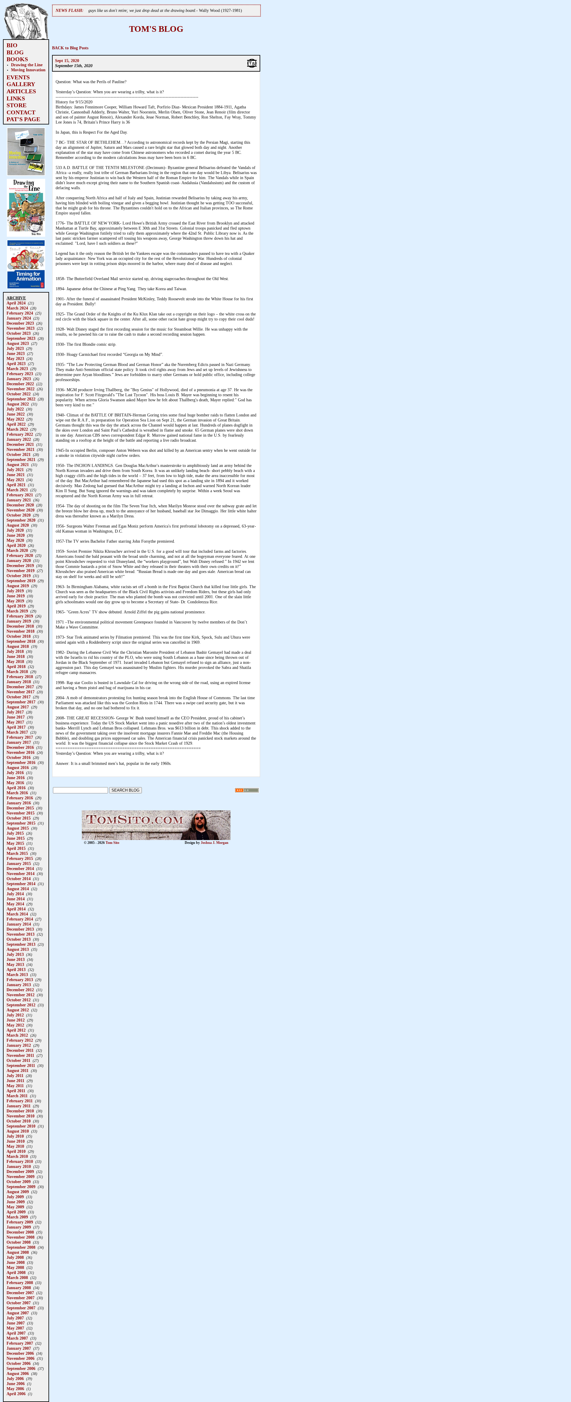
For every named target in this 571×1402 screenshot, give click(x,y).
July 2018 (15, 651)
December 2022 (20, 383)
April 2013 (16, 969)
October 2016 (19, 757)
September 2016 (21, 762)
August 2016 (18, 767)
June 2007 (16, 1323)
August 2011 (18, 1070)
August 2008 (18, 1252)
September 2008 (21, 1247)
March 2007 (17, 1338)
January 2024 (19, 318)
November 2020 (20, 510)
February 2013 (20, 979)
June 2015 (16, 838)
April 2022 (16, 424)
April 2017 (16, 727)
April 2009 (16, 1212)
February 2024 (20, 313)
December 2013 (20, 929)
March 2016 (17, 792)
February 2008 (20, 1282)
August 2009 (18, 1191)
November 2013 (20, 934)
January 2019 (19, 621)
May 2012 (15, 1025)
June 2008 (16, 1262)
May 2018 (15, 661)
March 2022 (17, 429)
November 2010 (20, 1116)
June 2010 (16, 1141)
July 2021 (15, 469)
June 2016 (16, 777)
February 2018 (20, 676)
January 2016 (19, 803)
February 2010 (20, 1161)
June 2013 (16, 959)
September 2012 (21, 1004)
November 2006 (20, 1358)
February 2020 (20, 555)
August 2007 (18, 1313)
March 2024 (17, 308)
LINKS (16, 98)
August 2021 (18, 464)
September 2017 (21, 702)
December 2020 (20, 505)
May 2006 (15, 1388)
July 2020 (15, 530)
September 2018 (21, 641)
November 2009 (20, 1176)
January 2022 (19, 439)
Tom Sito (112, 842)
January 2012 (19, 1045)
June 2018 (16, 656)
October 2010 (19, 1121)
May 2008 (15, 1267)
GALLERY (21, 84)
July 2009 (15, 1196)
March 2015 (17, 853)
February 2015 (20, 858)
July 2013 (15, 954)
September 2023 (21, 338)
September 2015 (21, 823)
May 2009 (15, 1206)
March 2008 (17, 1277)
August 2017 (18, 707)
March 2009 (17, 1217)
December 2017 (20, 686)
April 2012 (16, 1030)
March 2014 (17, 914)
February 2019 (20, 616)
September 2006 (21, 1368)
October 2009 (19, 1181)
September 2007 (21, 1307)
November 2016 (20, 752)
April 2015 (16, 848)
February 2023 (20, 373)
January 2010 (19, 1166)
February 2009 (20, 1222)
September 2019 (21, 580)
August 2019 (18, 585)
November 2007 (20, 1297)
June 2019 (16, 595)
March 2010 (17, 1156)
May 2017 (15, 722)
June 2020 (16, 535)
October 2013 (19, 939)
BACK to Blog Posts (70, 47)
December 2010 (20, 1111)
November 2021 (20, 449)
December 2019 (20, 565)
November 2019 (20, 570)
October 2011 (18, 1060)
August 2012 (18, 1010)
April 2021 (16, 484)
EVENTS (18, 77)
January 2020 (19, 560)
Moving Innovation (28, 69)
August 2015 (18, 828)
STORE (16, 105)
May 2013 (15, 964)
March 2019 (17, 611)
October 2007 (19, 1302)
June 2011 (15, 1080)
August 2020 (18, 525)
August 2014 (18, 888)
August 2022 (18, 404)
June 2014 (16, 898)
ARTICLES (21, 91)
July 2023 (15, 348)
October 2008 (19, 1242)
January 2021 (19, 500)
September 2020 (21, 520)
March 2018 (17, 671)
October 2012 (19, 999)
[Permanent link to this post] (252, 67)
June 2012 (16, 1020)
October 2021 (19, 454)
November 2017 (20, 691)
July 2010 (15, 1136)
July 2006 (15, 1378)
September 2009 (21, 1186)
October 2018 (19, 636)
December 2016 (20, 747)
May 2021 (15, 479)
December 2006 (20, 1353)
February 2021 (20, 494)
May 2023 (15, 358)
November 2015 (20, 813)
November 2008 (20, 1237)
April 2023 (16, 363)
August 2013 (18, 949)
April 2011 (16, 1090)
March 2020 (17, 550)
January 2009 (19, 1227)
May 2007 (15, 1328)
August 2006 (18, 1373)
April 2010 (16, 1151)
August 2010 (18, 1131)
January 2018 (19, 681)
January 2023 (19, 378)
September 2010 (21, 1126)
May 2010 (15, 1146)
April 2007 (16, 1333)
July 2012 (15, 1015)
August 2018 (18, 646)
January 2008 (19, 1287)
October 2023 (19, 333)
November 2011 (20, 1055)
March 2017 (17, 732)
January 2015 (19, 863)
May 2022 (15, 419)
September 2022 (21, 399)
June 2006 (16, 1383)
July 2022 (15, 409)
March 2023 (17, 368)
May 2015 (15, 843)
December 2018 (20, 626)
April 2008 (16, 1272)
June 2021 (16, 474)
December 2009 (20, 1171)
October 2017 (19, 696)
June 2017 (16, 717)
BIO (12, 45)
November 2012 (20, 994)
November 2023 (20, 328)
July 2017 (15, 712)
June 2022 (16, 414)
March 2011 (17, 1095)
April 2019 (16, 606)
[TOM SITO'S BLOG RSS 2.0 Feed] (246, 791)
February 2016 (20, 797)
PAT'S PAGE (23, 119)
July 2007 (15, 1318)
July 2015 (15, 833)
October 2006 (19, 1363)
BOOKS (17, 59)
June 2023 (16, 353)
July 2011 (15, 1075)
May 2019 (15, 601)
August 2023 (18, 343)
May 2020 (15, 540)
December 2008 (20, 1232)
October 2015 (19, 818)
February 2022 (20, 434)
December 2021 (20, 444)
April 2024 (16, 303)
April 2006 (16, 1393)
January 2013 (19, 984)
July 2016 (15, 772)
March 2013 (17, 974)
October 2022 (19, 393)
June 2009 (16, 1201)
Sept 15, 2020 (67, 60)
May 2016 (15, 782)
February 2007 (20, 1343)
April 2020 (16, 545)
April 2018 (16, 666)
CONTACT (21, 112)
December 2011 (20, 1050)
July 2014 (15, 893)
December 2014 (20, 868)
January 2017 (19, 742)
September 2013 (21, 944)
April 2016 (16, 787)
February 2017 (20, 737)
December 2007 (20, 1292)
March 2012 (17, 1035)
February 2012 (20, 1040)
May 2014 (15, 903)
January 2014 (19, 924)
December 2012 (20, 989)
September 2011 (21, 1065)
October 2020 (19, 515)
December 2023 (20, 323)
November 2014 (20, 873)
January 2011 (19, 1105)
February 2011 (20, 1100)
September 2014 (21, 883)
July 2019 (15, 590)
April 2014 (16, 909)
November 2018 (20, 631)
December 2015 (20, 808)
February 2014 (20, 919)
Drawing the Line (27, 64)
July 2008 (15, 1257)
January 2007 (19, 1348)
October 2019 (19, 575)
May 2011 (15, 1085)
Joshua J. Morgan (214, 842)
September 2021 (21, 459)
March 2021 (17, 489)
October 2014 (19, 878)
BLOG (15, 52)
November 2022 (20, 388)
